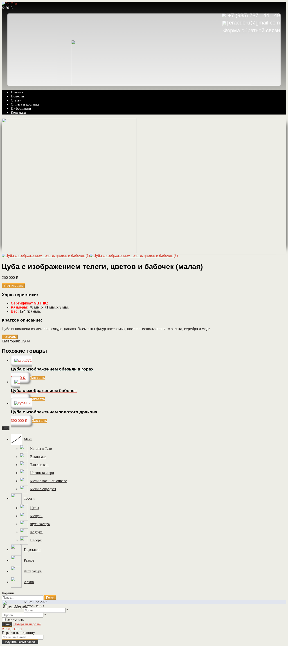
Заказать (10, 337)
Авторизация (12, 629)
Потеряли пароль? (27, 624)
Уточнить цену (13, 285)
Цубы (25, 341)
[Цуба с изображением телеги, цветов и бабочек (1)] (69, 252)
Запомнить (15, 620)
